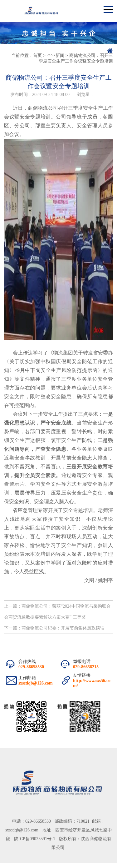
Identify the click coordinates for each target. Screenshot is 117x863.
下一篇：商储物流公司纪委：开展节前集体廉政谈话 (54, 628)
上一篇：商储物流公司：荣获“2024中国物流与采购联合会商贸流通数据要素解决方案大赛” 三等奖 (57, 612)
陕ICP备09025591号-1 (34, 838)
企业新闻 (55, 55)
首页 (37, 55)
